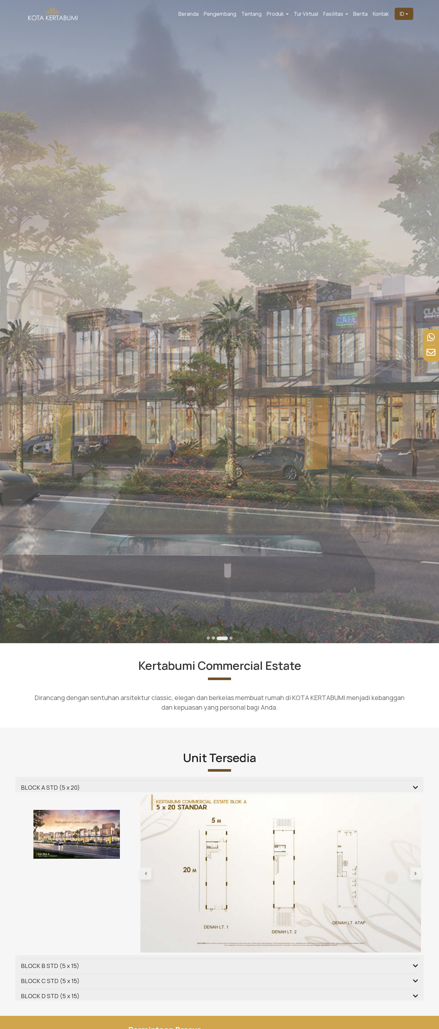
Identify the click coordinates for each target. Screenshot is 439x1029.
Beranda (188, 13)
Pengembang (220, 13)
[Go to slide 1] (208, 638)
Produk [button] (276, 13)
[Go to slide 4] (231, 638)
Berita (360, 13)
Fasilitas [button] (333, 13)
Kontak (381, 13)
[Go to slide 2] (213, 638)
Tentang (251, 13)
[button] (161, 873)
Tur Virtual (306, 13)
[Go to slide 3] (222, 638)
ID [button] (402, 13)
